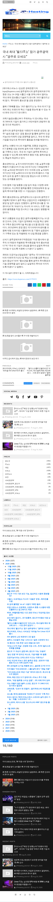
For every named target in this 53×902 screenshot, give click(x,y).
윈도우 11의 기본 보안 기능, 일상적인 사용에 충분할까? (28, 594)
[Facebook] (23, 397)
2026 (7, 560)
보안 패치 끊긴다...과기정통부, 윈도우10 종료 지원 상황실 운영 (28, 619)
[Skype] (18, 397)
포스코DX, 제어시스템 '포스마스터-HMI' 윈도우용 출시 (28, 703)
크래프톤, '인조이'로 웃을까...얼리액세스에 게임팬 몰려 (28, 689)
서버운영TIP (9, 480)
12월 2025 (12, 566)
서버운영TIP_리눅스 (12, 493)
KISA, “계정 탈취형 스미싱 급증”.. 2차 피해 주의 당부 (28, 680)
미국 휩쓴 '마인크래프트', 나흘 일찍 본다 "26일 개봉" (28, 669)
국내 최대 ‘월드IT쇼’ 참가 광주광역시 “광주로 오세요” (28, 628)
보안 (6, 477)
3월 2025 (12, 708)
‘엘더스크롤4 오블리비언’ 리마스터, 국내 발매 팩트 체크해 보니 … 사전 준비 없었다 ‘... (28, 624)
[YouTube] (36, 397)
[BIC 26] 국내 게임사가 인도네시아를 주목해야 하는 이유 (25, 549)
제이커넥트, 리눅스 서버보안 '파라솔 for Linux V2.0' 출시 (28, 632)
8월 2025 (12, 578)
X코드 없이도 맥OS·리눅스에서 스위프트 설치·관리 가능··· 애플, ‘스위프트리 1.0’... (28, 698)
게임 (6, 467)
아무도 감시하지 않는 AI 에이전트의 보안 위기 (21, 358)
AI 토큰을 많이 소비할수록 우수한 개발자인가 (21, 336)
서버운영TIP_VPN (11, 490)
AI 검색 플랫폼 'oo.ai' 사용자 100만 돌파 (23, 604)
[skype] (47, 2)
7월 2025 (12, 582)
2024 (7, 718)
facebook (45, 383)
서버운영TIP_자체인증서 (14, 487)
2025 (7, 563)
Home (5, 44)
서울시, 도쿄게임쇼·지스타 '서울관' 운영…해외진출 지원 (27, 600)
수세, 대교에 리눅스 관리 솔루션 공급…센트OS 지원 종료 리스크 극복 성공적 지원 (28, 661)
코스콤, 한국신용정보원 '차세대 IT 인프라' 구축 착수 (28, 694)
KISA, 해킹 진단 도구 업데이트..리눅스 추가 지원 (26, 677)
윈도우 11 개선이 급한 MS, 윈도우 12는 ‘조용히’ (26, 651)
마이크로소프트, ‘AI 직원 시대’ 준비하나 (18, 530)
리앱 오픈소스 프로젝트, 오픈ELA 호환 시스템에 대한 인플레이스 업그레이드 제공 (28, 608)
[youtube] (39, 2)
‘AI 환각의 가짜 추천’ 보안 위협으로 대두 (23, 643)
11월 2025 (12, 569)
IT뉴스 (11, 44)
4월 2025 (12, 591)
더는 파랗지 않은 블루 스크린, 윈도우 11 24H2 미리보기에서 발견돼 (28, 684)
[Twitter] (29, 397)
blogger (28, 383)
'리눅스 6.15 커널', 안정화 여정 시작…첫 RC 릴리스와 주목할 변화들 (28, 647)
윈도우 (7, 461)
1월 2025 (12, 714)
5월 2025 (12, 588)
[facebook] (30, 2)
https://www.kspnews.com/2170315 (22, 279)
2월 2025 (12, 711)
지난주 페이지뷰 (10, 740)
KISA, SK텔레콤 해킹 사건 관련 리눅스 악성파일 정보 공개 (28, 613)
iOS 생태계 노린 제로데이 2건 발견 (21, 636)
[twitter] (35, 2)
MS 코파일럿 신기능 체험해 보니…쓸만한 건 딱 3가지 (28, 666)
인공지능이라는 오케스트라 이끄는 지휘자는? (25, 657)
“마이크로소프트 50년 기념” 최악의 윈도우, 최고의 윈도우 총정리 (28, 673)
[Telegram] (12, 397)
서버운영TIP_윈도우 (12, 483)
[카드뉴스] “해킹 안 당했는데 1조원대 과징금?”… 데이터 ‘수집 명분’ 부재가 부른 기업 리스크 (32, 411)
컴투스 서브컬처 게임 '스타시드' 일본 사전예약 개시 (28, 640)
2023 (7, 721)
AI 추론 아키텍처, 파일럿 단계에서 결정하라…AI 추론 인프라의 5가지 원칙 (25, 311)
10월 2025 (12, 572)
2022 (7, 725)
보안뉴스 (8, 474)
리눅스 (7, 471)
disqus (36, 383)
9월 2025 (12, 575)
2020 (7, 731)
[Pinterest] (42, 397)
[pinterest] (43, 2)
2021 (7, 728)
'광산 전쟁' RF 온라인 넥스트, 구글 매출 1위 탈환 (26, 654)
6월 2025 (12, 585)
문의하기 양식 (42, 740)
